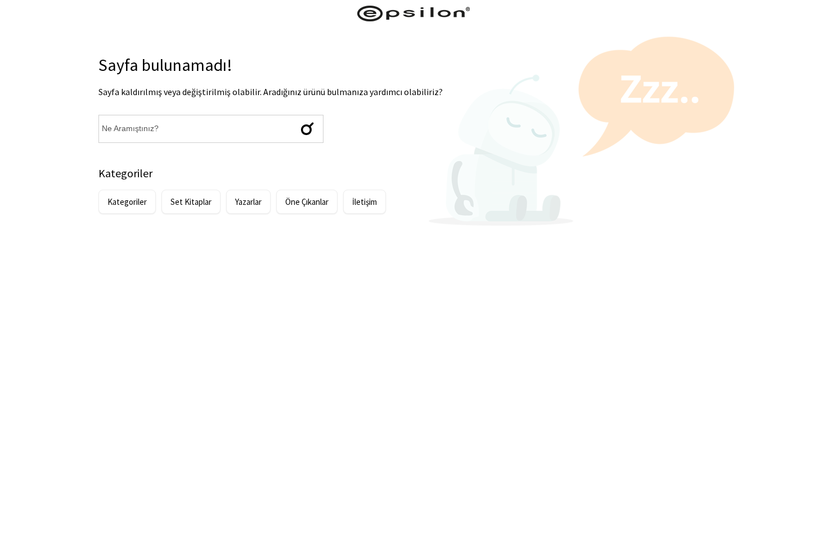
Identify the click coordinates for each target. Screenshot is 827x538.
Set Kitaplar (191, 201)
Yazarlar (248, 201)
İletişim (364, 201)
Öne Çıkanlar (307, 201)
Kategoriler (127, 201)
